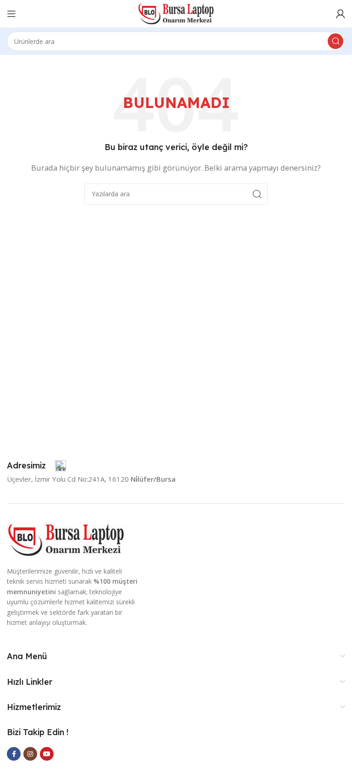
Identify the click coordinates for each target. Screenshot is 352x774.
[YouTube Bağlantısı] (47, 754)
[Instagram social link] (30, 754)
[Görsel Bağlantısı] (66, 538)
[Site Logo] (176, 12)
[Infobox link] (36, 465)
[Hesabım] (340, 14)
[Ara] (335, 41)
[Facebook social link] (14, 754)
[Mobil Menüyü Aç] (11, 14)
